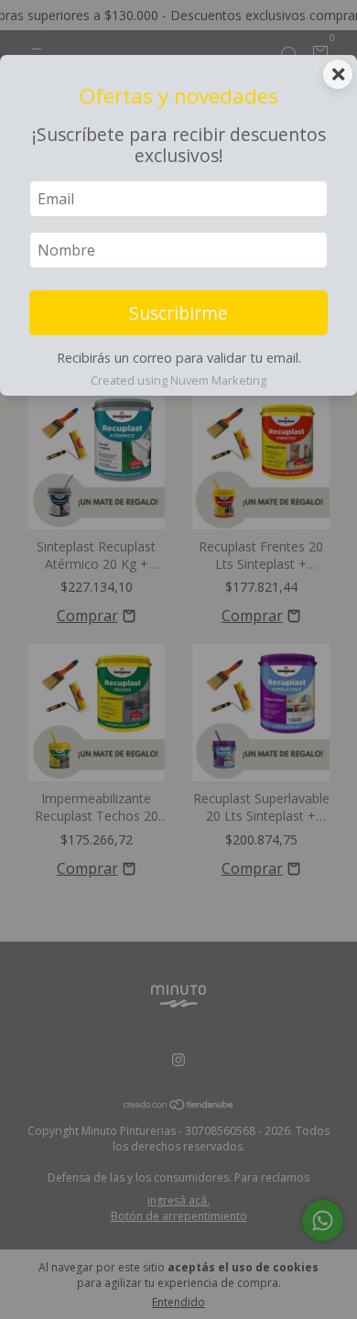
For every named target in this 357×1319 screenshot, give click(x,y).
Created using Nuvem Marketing (178, 380)
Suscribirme (178, 312)
